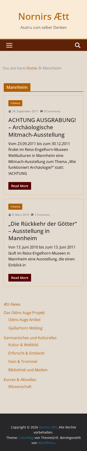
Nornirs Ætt (43, 16)
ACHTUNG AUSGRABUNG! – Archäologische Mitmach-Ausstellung (42, 127)
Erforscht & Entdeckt (26, 353)
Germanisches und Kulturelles (30, 337)
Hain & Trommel (22, 361)
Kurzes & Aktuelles (20, 379)
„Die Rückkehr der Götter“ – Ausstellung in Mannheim (42, 231)
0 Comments (52, 111)
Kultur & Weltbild (23, 344)
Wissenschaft (20, 386)
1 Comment (42, 215)
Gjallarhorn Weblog (25, 328)
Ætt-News (12, 304)
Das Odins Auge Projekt (24, 312)
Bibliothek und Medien (28, 369)
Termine (15, 103)
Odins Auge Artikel (24, 319)
